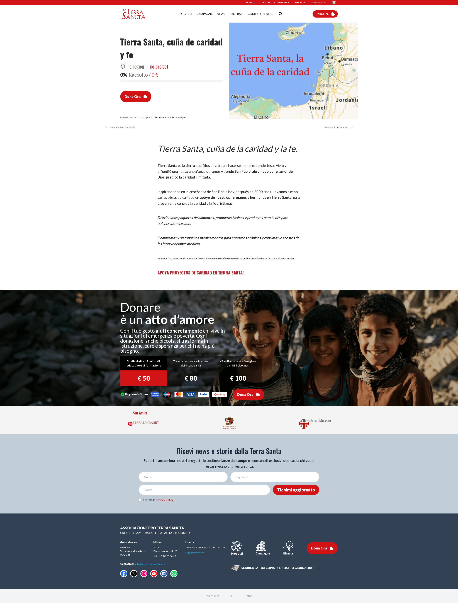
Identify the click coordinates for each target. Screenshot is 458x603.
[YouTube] (153, 573)
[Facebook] (123, 573)
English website (194, 552)
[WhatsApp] (173, 573)
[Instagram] (143, 573)
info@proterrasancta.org (150, 563)
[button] (335, 3)
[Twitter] (133, 573)
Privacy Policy (164, 499)
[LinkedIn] (163, 573)
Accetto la (158, 499)
